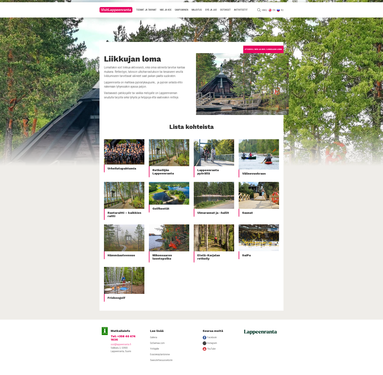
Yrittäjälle (154, 348)
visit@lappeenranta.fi (121, 344)
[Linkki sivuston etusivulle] (115, 10)
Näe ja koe (165, 9)
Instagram (212, 343)
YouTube (211, 348)
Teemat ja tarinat (146, 9)
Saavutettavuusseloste (161, 360)
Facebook (212, 337)
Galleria (153, 337)
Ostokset (225, 9)
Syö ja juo (211, 9)
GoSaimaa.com (157, 343)
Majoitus (197, 9)
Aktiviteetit (241, 9)
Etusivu (249, 49)
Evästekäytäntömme (160, 354)
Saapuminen (181, 9)
